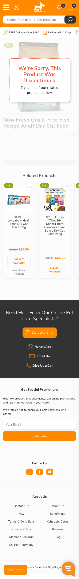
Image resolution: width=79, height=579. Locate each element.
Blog (58, 537)
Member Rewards (21, 537)
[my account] (17, 7)
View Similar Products (19, 272)
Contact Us (21, 506)
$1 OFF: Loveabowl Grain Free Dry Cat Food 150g (19, 222)
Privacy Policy (21, 529)
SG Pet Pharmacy (21, 544)
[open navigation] (8, 7)
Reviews (57, 529)
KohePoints (57, 513)
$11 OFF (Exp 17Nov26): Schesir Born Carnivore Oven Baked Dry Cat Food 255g (55, 225)
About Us (57, 506)
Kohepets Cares (57, 521)
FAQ (21, 513)
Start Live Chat (42, 332)
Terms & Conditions (21, 521)
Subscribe (39, 436)
